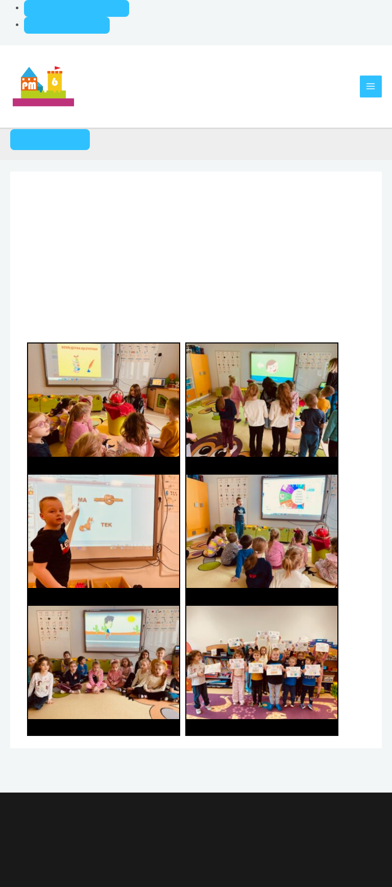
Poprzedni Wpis (45, 769)
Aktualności (52, 227)
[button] (50, 139)
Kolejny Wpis (352, 769)
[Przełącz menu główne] (371, 86)
